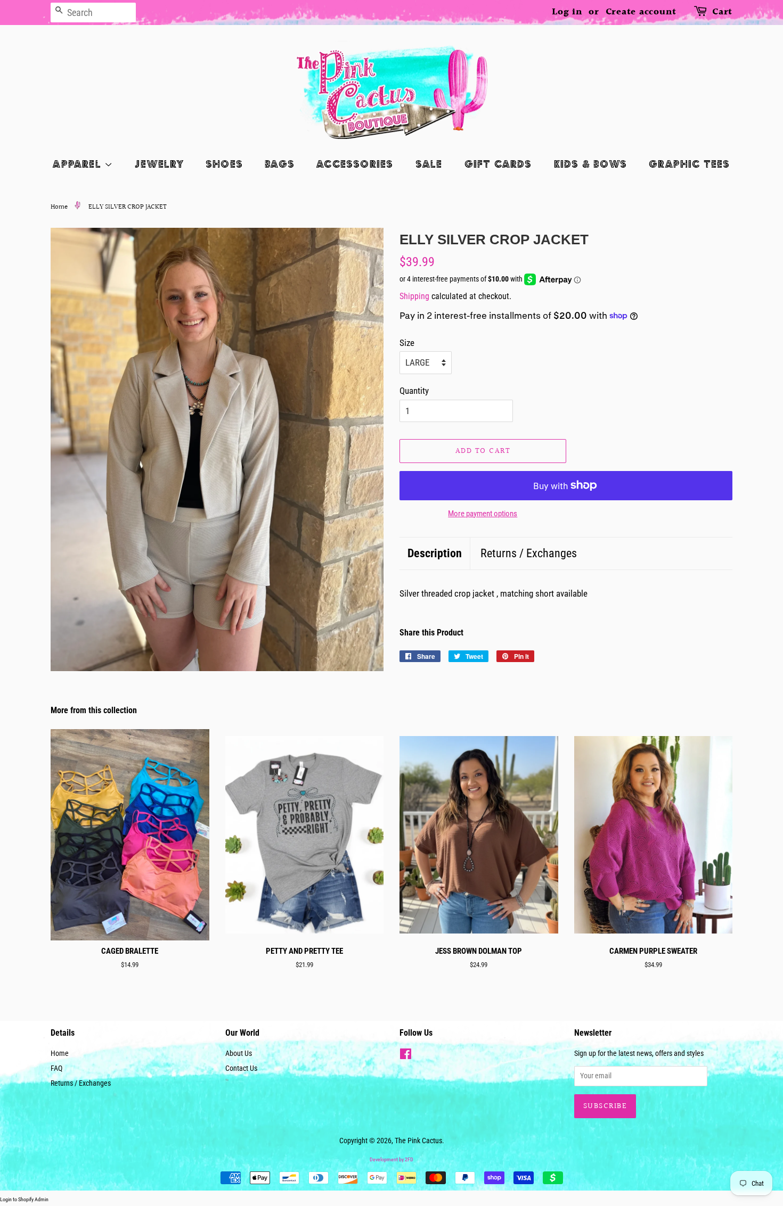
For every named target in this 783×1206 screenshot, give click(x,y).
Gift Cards (498, 163)
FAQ (56, 1068)
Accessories (354, 163)
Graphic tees (689, 163)
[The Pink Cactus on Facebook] (405, 1056)
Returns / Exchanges (528, 553)
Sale (429, 163)
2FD (409, 1159)
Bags (280, 163)
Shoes (224, 163)
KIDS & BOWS (590, 163)
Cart (722, 12)
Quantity (414, 390)
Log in (567, 12)
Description (434, 553)
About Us (238, 1053)
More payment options (482, 513)
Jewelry (159, 163)
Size (406, 342)
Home (59, 207)
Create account (641, 12)
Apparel (78, 163)
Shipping (414, 296)
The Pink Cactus (418, 1140)
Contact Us (241, 1068)
